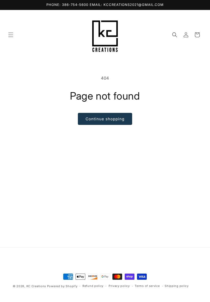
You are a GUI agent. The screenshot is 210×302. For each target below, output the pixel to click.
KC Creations (36, 286)
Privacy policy (119, 286)
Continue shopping (105, 118)
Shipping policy (177, 286)
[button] (10, 34)
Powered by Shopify (62, 286)
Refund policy (92, 286)
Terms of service (147, 286)
